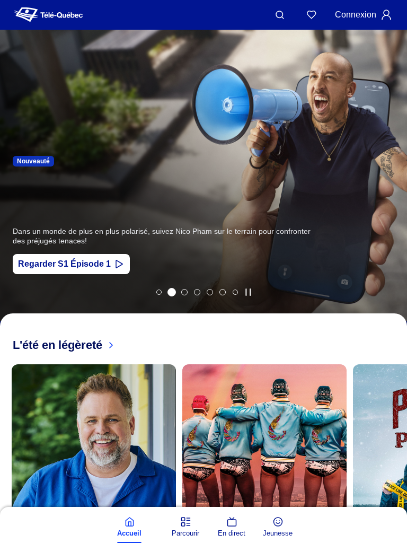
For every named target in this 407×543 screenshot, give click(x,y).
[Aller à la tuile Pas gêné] (171, 292)
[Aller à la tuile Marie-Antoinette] (159, 292)
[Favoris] (311, 15)
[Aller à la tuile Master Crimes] (222, 292)
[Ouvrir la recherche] (280, 15)
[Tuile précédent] (10, 504)
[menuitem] (129, 527)
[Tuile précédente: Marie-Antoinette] (15, 189)
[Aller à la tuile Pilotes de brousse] (184, 292)
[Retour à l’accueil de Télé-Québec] (48, 14)
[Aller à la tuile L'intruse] (210, 292)
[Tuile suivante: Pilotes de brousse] (391, 189)
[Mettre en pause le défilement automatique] (248, 292)
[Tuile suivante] (396, 504)
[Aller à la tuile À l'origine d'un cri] (197, 292)
